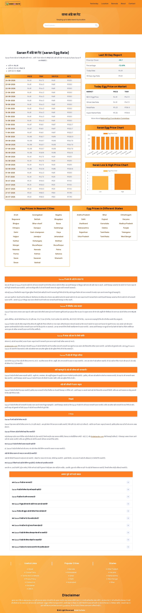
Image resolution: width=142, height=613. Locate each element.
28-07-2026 (10, 189)
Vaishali (37, 262)
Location (104, 3)
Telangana (126, 232)
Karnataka (105, 223)
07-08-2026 (10, 149)
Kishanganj (37, 241)
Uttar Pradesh (83, 236)
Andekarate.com (97, 436)
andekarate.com (11, 346)
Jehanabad (58, 236)
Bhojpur (16, 223)
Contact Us (30, 582)
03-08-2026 (10, 165)
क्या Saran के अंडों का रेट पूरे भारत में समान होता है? (27, 525)
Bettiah (37, 219)
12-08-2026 (10, 128)
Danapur (37, 228)
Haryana (126, 219)
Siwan (16, 262)
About (123, 3)
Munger (16, 245)
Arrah (16, 215)
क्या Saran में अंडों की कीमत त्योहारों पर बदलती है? (27, 540)
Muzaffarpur (37, 245)
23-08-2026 (10, 84)
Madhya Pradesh (126, 223)
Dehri (16, 232)
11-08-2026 (10, 132)
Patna (58, 249)
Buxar (58, 223)
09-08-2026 (10, 141)
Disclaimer (31, 585)
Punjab (126, 228)
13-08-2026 (10, 124)
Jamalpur (37, 236)
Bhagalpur (58, 219)
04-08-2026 (10, 161)
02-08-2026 (10, 169)
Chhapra (16, 228)
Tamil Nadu (104, 232)
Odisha (105, 228)
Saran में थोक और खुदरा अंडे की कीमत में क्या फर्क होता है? (29, 511)
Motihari (58, 241)
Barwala (114, 3)
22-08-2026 (10, 88)
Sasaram (37, 258)
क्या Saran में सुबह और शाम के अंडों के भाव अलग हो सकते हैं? (30, 504)
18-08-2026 (10, 104)
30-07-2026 (10, 181)
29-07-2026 (10, 185)
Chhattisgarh (126, 215)
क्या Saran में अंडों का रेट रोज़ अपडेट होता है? (25, 518)
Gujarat (105, 219)
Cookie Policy (31, 572)
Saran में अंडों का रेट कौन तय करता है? (24, 497)
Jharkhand (83, 223)
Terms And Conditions (30, 576)
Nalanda (16, 249)
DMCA (30, 589)
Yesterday (94, 3)
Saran (16, 258)
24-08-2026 (10, 80)
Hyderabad (72, 582)
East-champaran (37, 232)
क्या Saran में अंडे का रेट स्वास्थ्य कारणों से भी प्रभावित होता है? (30, 547)
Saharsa (58, 254)
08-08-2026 (10, 144)
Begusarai (16, 219)
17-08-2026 (10, 108)
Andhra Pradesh (83, 215)
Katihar (16, 241)
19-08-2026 (10, 100)
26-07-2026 (10, 197)
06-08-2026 (10, 152)
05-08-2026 (10, 157)
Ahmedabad (71, 572)
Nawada (37, 249)
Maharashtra (83, 228)
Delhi (83, 219)
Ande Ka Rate (79, 610)
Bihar (105, 215)
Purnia (16, 254)
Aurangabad (37, 215)
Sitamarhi (58, 258)
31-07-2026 (10, 177)
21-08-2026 (10, 92)
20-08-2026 (10, 96)
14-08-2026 (10, 120)
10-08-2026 (10, 136)
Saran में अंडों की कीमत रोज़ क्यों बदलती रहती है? (26, 489)
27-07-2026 (10, 193)
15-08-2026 (10, 116)
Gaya (58, 232)
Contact (132, 3)
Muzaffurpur (59, 245)
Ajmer (72, 576)
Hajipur (16, 236)
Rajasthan (83, 232)
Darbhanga (58, 228)
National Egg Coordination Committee (115, 118)
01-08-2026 (10, 173)
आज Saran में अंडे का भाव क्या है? (22, 482)
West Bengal (126, 236)
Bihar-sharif (37, 223)
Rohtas (37, 254)
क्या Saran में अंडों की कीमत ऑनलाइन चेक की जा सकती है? (30, 532)
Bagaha (59, 215)
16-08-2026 (10, 112)
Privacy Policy (31, 579)
